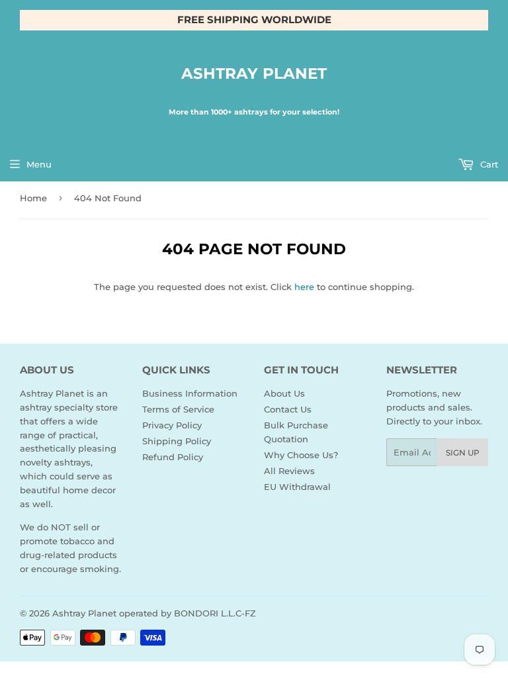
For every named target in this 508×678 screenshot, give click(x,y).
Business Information (189, 393)
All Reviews (289, 470)
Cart (488, 164)
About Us (284, 393)
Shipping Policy (176, 441)
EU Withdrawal (297, 486)
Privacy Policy (172, 425)
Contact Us (288, 409)
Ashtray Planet (254, 73)
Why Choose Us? (301, 455)
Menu (39, 164)
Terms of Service (178, 409)
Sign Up (463, 453)
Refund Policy (172, 457)
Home (33, 198)
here (304, 286)
